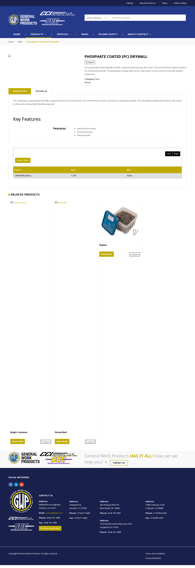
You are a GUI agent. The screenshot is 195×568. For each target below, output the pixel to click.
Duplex (103, 244)
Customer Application (50, 528)
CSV (169, 153)
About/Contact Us (148, 3)
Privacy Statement (153, 558)
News (164, 3)
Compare (90, 62)
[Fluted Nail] (75, 315)
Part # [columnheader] (18, 169)
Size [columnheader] (73, 169)
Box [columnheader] (129, 169)
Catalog (129, 3)
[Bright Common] (30, 315)
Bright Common (18, 432)
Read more (17, 441)
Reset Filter (22, 160)
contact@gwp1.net (54, 513)
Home (16, 34)
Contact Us (119, 463)
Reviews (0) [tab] (41, 91)
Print (176, 153)
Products (37, 34)
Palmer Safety (180, 3)
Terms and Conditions (155, 553)
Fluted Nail (61, 432)
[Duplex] (119, 221)
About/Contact (138, 34)
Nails (20, 41)
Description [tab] (19, 91)
